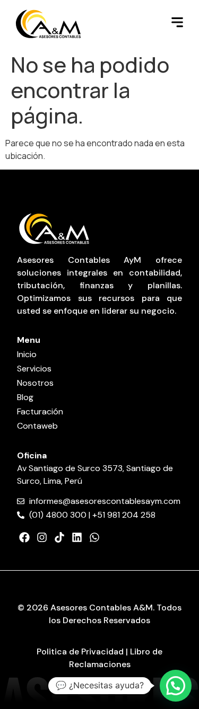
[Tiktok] (59, 537)
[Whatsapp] (94, 537)
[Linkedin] (77, 537)
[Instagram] (41, 537)
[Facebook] (24, 537)
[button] (176, 686)
